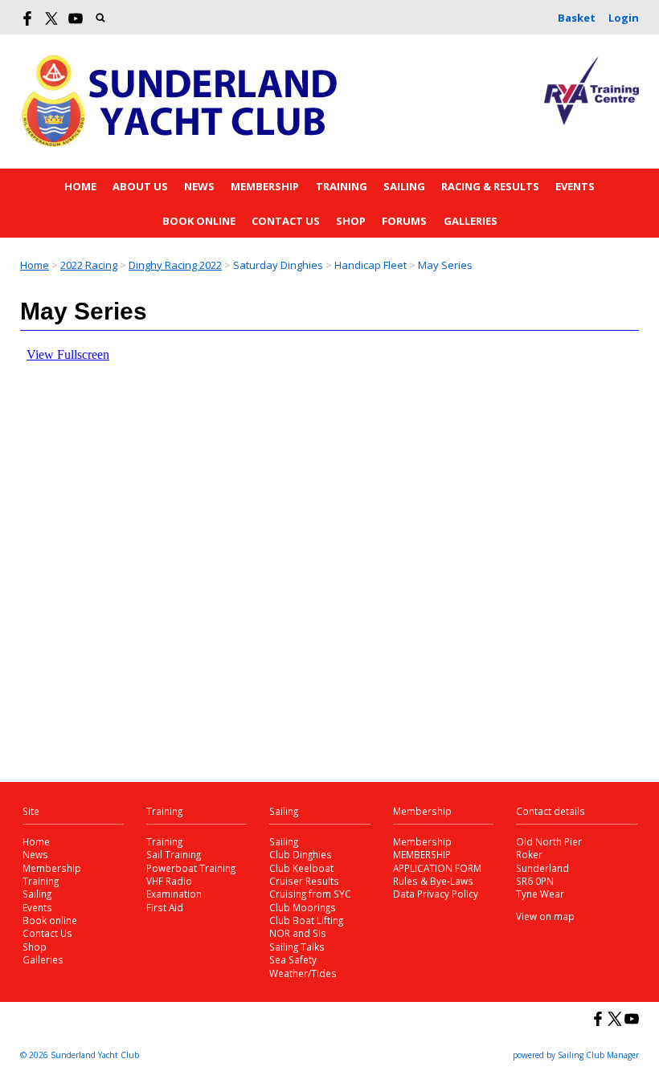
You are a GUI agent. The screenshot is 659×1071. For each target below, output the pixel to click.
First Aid (164, 907)
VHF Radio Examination (174, 887)
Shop (351, 221)
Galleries (470, 221)
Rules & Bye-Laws (433, 880)
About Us (140, 186)
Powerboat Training (190, 867)
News (199, 186)
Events (575, 186)
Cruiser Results (304, 880)
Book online (198, 221)
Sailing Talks (297, 946)
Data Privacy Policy (435, 893)
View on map (545, 916)
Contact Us (286, 221)
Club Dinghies (300, 854)
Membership (265, 186)
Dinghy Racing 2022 (175, 265)
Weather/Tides (303, 973)
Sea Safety (293, 959)
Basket (577, 17)
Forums (404, 221)
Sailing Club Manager (598, 1055)
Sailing (404, 186)
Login (623, 17)
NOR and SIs (297, 932)
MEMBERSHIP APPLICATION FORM (437, 860)
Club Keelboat (301, 867)
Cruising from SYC (310, 893)
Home (80, 186)
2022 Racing (88, 265)
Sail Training (173, 854)
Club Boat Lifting (306, 920)
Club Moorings (302, 907)
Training (341, 186)
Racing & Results (490, 186)
